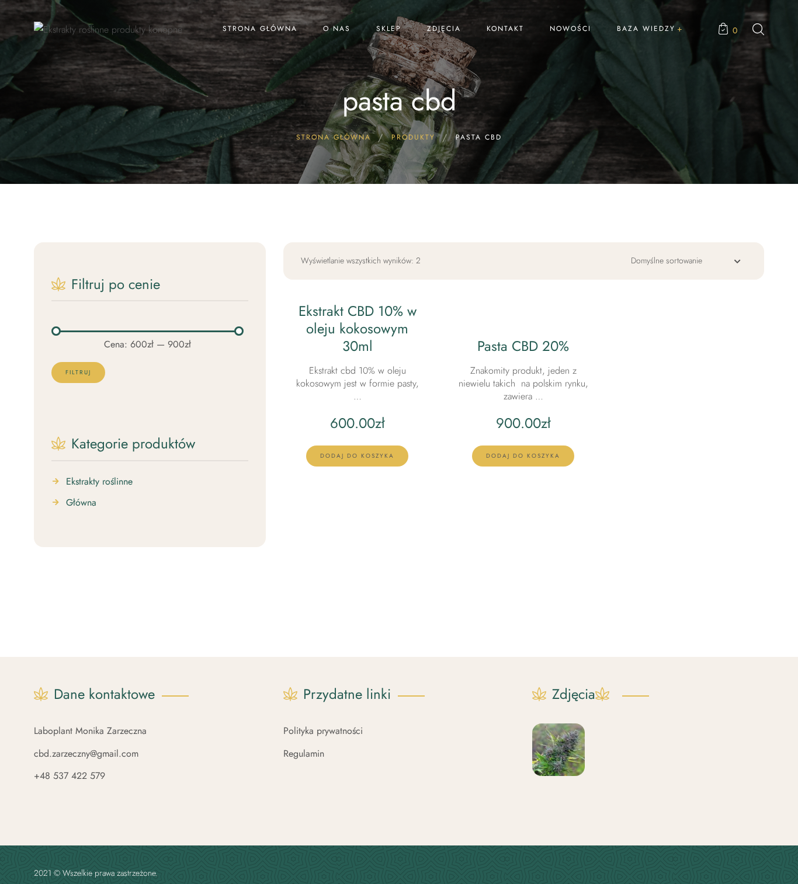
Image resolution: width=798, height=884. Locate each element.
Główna (81, 502)
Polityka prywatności (323, 730)
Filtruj (78, 372)
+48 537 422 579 (69, 775)
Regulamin (303, 753)
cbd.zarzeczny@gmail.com (86, 753)
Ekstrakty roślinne (99, 481)
